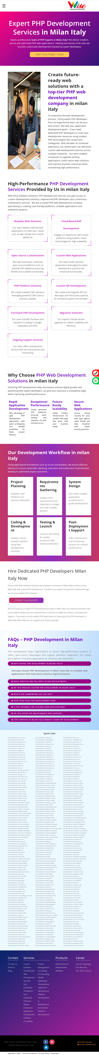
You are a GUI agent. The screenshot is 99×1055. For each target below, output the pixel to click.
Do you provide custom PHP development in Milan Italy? (44, 688)
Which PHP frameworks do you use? (32, 694)
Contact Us (12, 964)
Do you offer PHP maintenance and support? (38, 713)
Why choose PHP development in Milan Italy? (38, 664)
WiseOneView (61, 967)
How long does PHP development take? (34, 701)
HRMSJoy (59, 971)
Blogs (10, 971)
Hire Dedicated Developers (28, 987)
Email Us (11, 967)
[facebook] (45, 1042)
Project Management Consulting (43, 967)
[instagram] (52, 1042)
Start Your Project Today (49, 54)
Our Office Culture (83, 971)
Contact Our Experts (26, 600)
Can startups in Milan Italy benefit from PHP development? (46, 720)
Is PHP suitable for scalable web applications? (39, 707)
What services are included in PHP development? (40, 681)
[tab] (49, 664)
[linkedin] (46, 1047)
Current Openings (83, 964)
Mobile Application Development (43, 980)
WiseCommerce (62, 964)
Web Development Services (29, 977)
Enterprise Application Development (29, 1011)
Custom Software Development (29, 967)
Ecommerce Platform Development (43, 1011)
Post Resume (81, 967)
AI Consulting (43, 974)
